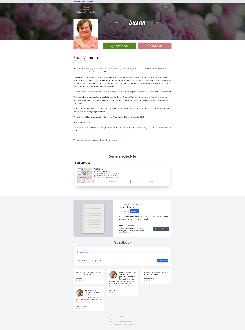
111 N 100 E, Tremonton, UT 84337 (108, 178)
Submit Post (163, 261)
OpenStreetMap (124, 324)
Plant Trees (150, 181)
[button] (84, 173)
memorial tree (86, 140)
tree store (113, 140)
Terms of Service (127, 321)
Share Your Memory (161, 229)
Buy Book (134, 211)
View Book (123, 211)
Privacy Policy (117, 321)
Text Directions (112, 181)
